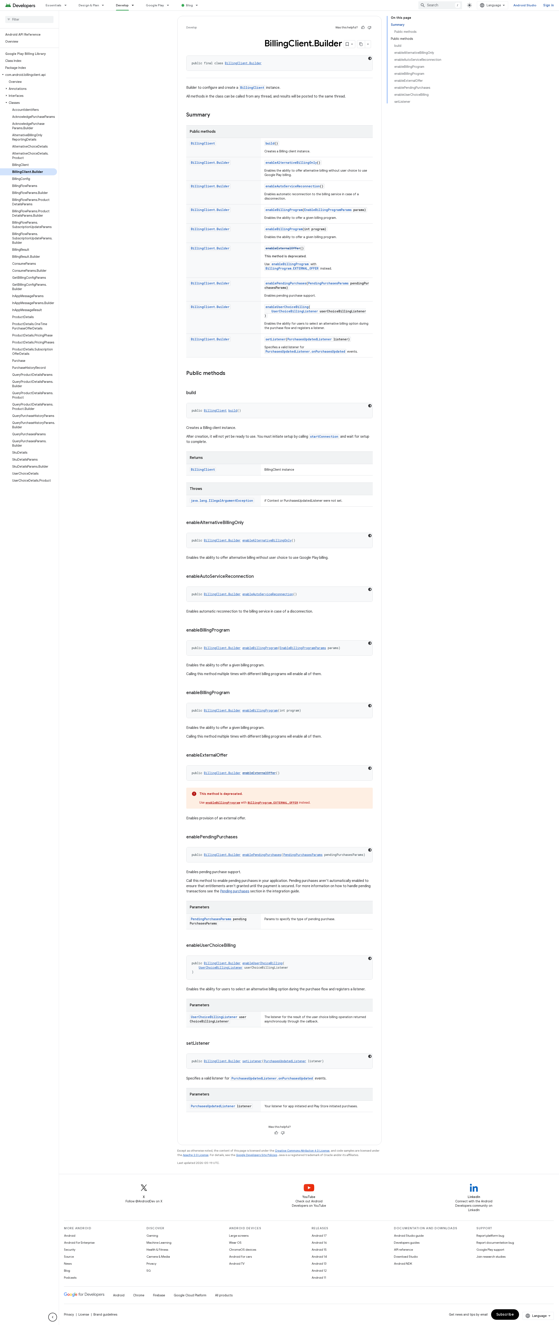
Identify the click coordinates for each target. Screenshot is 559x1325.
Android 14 (319, 1257)
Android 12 (319, 1271)
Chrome (138, 1295)
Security (69, 1250)
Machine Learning (159, 1243)
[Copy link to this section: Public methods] (229, 373)
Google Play (155, 5)
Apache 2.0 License (196, 1155)
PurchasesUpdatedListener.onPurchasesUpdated (305, 351)
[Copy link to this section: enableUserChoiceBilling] (240, 945)
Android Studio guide (409, 1236)
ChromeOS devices (242, 1250)
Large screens (238, 1236)
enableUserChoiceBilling (287, 307)
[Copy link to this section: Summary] (214, 115)
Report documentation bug (495, 1243)
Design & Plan (89, 5)
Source (69, 1257)
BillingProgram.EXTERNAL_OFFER (292, 268)
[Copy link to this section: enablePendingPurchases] (242, 837)
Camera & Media (158, 1257)
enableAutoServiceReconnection (293, 186)
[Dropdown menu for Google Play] (170, 5)
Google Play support (490, 1250)
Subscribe (505, 1314)
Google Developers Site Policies (256, 1155)
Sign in (548, 5)
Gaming (152, 1236)
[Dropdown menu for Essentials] (67, 5)
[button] (28, 74)
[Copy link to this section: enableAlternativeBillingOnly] (248, 523)
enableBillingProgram (284, 210)
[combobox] (440, 5)
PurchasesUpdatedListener (309, 339)
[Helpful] (363, 27)
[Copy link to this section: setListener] (214, 1043)
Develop (122, 5)
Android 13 (319, 1264)
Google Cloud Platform (190, 1295)
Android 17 (319, 1236)
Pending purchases (234, 891)
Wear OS (235, 1243)
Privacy (151, 1264)
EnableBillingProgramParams (328, 210)
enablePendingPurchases (286, 283)
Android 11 (319, 1278)
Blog (189, 5)
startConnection (324, 436)
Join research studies (491, 1257)
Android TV (237, 1264)
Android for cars (240, 1257)
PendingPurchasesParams (328, 283)
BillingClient (252, 87)
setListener (276, 339)
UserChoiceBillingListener (294, 311)
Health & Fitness (157, 1250)
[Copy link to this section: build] (200, 393)
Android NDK (403, 1264)
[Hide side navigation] (52, 1317)
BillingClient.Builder (243, 63)
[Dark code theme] (370, 58)
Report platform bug (490, 1236)
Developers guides (406, 1243)
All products (224, 1295)
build (270, 143)
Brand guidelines (105, 1314)
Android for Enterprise (79, 1243)
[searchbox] (29, 19)
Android (69, 1236)
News (68, 1264)
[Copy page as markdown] (361, 44)
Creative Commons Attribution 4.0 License (302, 1151)
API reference (403, 1250)
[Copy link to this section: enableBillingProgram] (234, 630)
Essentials (54, 5)
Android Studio (525, 5)
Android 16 (319, 1243)
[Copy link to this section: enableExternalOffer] (232, 755)
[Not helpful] (369, 27)
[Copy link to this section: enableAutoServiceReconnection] (258, 576)
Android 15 (319, 1250)
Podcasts (70, 1278)
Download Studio (406, 1257)
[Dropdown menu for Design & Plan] (105, 5)
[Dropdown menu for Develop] (135, 5)
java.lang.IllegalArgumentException (222, 500)
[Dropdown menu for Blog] (199, 5)
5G (149, 1271)
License (83, 1314)
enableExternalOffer (283, 248)
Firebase (159, 1295)
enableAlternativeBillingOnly (291, 162)
